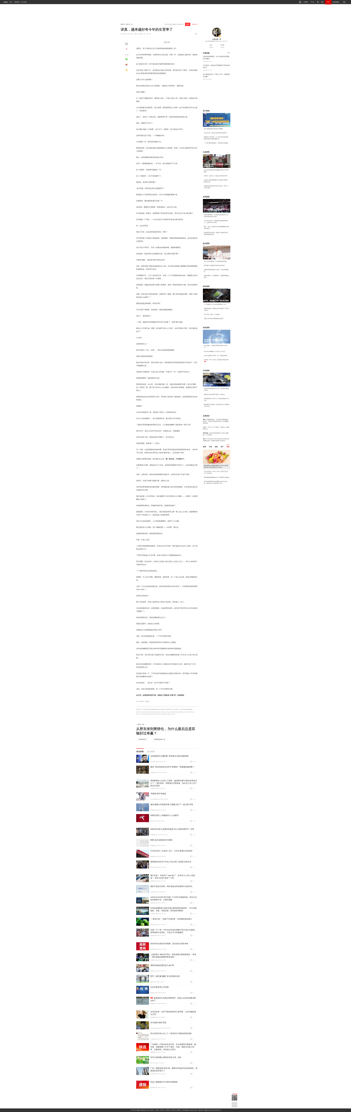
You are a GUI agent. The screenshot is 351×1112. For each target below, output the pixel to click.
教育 (204, 446)
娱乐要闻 (206, 243)
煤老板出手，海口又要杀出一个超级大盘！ (216, 471)
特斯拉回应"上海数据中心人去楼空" (164, 815)
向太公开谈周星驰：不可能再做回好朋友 (215, 261)
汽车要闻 (206, 370)
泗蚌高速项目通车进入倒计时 (162, 965)
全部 (228, 52)
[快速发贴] (127, 44)
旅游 (216, 446)
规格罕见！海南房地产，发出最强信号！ (215, 481)
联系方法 (162, 1110)
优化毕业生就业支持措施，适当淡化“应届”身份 (169, 944)
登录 (328, 2)
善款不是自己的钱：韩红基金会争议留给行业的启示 (171, 886)
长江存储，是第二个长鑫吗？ (212, 314)
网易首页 (6, 2)
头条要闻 (206, 152)
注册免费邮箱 (335, 2)
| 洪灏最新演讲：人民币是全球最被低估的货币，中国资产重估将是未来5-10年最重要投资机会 (216, 421)
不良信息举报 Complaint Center (190, 1110)
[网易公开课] (306, 2)
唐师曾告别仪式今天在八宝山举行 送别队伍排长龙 (170, 862)
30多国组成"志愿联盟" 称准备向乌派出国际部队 (169, 756)
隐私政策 (179, 1110)
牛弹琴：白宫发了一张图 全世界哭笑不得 (215, 176)
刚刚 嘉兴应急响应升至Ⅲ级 (161, 840)
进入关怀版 (24, 2)
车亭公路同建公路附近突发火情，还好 (165, 1057)
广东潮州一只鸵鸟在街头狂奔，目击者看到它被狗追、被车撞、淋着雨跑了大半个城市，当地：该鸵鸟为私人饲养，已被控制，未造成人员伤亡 (173, 1046)
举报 (196, 34)
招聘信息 (168, 1110)
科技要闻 (206, 327)
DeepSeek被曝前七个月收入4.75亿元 (214, 351)
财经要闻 (206, 286)
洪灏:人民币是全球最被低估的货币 (213, 318)
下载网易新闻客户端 (159, 739)
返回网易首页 (142, 739)
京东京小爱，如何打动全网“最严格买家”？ (216, 133)
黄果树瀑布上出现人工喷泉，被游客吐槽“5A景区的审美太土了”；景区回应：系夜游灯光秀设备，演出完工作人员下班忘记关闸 (173, 783)
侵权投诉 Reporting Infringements (212, 1110)
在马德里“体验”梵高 (158, 1023)
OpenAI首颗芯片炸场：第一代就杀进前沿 (215, 355)
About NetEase (150, 1110)
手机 (228, 446)
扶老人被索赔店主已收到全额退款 (164, 1082)
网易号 (128, 24)
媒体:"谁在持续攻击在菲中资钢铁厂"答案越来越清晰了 (172, 767)
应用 (11, 2)
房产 (222, 446)
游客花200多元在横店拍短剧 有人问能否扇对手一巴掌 (172, 829)
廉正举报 (201, 1110)
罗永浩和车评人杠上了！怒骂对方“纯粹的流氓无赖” (171, 1033)
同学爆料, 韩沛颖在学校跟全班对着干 (214, 265)
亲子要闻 (206, 111)
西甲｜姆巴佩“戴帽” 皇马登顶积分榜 (165, 976)
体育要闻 (206, 197)
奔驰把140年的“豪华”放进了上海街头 (214, 394)
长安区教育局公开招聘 (159, 987)
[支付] (318, 2)
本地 (210, 446)
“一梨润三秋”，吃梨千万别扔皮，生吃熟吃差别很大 (171, 919)
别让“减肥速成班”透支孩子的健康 (213, 128)
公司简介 (157, 1110)
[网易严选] (312, 2)
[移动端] (300, 2)
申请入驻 (194, 24)
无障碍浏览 (17, 2)
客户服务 (173, 1110)
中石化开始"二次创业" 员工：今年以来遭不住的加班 (171, 851)
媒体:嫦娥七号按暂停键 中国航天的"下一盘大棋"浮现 (171, 804)
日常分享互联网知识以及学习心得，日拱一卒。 (216, 41)
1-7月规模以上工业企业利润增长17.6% (215, 304)
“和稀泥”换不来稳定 (158, 794)
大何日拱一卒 (141, 34)
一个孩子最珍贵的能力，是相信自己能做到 (216, 143)
